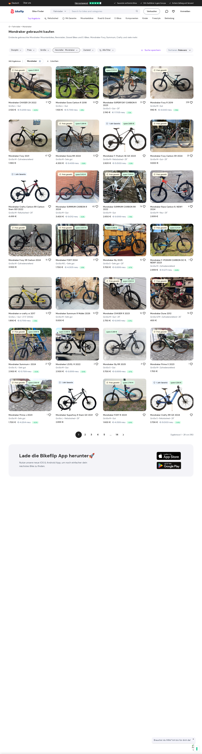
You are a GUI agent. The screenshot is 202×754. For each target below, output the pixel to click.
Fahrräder (16, 26)
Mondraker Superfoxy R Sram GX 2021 (74, 415)
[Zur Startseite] (17, 11)
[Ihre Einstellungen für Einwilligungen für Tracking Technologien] (197, 749)
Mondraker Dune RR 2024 (68, 156)
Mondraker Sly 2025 (113, 260)
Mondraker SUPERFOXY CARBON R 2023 (120, 103)
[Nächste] (123, 435)
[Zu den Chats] (167, 11)
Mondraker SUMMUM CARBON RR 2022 (119, 208)
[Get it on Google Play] (169, 465)
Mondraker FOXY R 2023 (115, 415)
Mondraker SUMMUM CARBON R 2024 (71, 208)
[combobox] (105, 11)
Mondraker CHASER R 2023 (116, 313)
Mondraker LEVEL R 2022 (68, 364)
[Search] (136, 11)
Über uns (27, 3)
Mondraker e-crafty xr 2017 (22, 313)
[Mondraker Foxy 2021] (30, 136)
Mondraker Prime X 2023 (162, 364)
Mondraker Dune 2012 (160, 313)
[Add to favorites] (49, 102)
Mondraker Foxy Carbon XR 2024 (166, 156)
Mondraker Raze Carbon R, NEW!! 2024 (166, 208)
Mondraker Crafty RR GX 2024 (165, 415)
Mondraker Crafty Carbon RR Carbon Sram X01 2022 (26, 208)
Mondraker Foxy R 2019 (161, 102)
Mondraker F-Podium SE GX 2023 (119, 156)
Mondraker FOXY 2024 (67, 260)
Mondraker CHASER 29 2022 (22, 102)
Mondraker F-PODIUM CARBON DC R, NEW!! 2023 (168, 261)
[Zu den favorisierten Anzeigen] (173, 11)
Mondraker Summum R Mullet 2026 (73, 313)
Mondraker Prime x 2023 (20, 415)
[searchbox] (105, 11)
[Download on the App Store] (169, 456)
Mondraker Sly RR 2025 (114, 364)
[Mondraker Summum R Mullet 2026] (77, 293)
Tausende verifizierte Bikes (127, 3)
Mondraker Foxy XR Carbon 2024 (25, 260)
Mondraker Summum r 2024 (22, 364)
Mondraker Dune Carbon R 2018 (71, 102)
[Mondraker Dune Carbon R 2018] (77, 82)
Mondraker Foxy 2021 (19, 156)
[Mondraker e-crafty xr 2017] (30, 293)
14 (117, 434)
